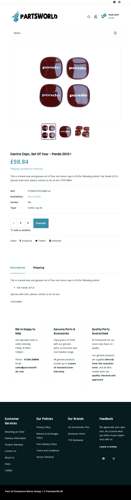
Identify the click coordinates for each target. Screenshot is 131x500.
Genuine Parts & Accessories (64, 331)
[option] (65, 82)
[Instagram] (119, 2)
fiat (29, 202)
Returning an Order (14, 431)
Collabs (8, 470)
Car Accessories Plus (78, 427)
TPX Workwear (75, 440)
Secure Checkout (45, 456)
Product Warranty (14, 444)
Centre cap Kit (35, 207)
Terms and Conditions (47, 450)
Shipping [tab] (38, 267)
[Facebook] (114, 2)
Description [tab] (17, 267)
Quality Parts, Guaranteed (101, 331)
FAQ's (8, 463)
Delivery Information (15, 438)
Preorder (41, 223)
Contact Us (10, 450)
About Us (9, 457)
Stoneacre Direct (76, 433)
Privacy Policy (43, 427)
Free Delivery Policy (46, 444)
